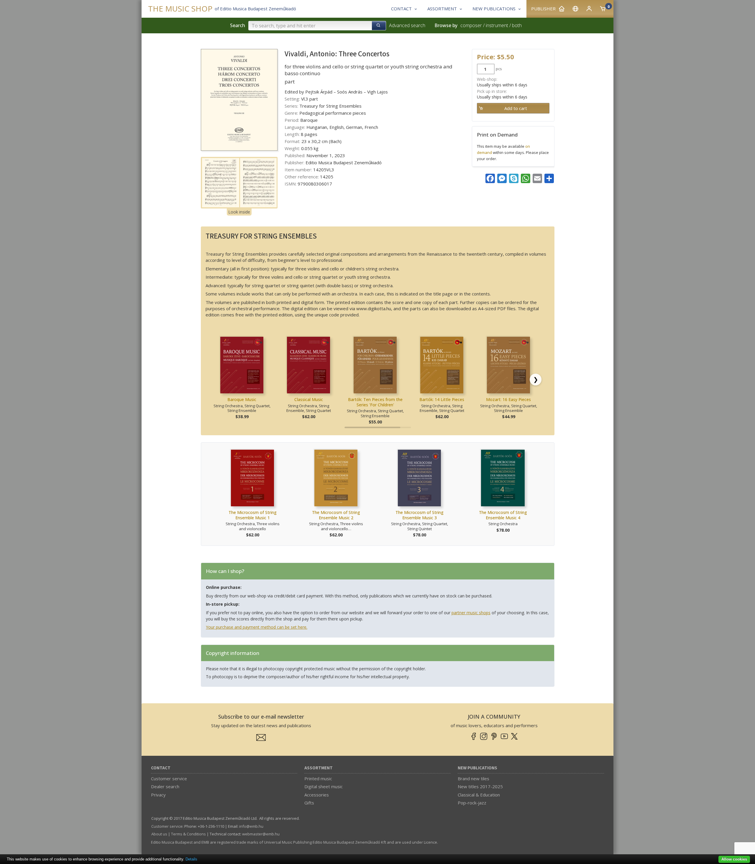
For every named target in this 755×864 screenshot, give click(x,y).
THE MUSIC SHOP (180, 9)
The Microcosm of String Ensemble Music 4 (503, 515)
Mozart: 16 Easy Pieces (508, 399)
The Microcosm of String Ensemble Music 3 (419, 515)
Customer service (169, 778)
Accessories (316, 795)
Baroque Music (241, 399)
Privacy (158, 795)
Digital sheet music (323, 786)
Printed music (318, 778)
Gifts (309, 803)
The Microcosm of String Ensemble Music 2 (336, 515)
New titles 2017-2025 (480, 786)
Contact (160, 768)
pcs (499, 68)
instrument (497, 25)
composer (471, 25)
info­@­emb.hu (251, 826)
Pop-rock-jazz (472, 803)
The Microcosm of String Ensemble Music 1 (253, 515)
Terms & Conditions (188, 834)
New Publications (477, 768)
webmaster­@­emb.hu (261, 834)
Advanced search (407, 25)
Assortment (318, 768)
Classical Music (308, 399)
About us (159, 834)
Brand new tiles (473, 778)
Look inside (239, 212)
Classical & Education (479, 795)
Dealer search (165, 786)
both (517, 25)
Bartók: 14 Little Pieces (441, 399)
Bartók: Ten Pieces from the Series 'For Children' (375, 402)
